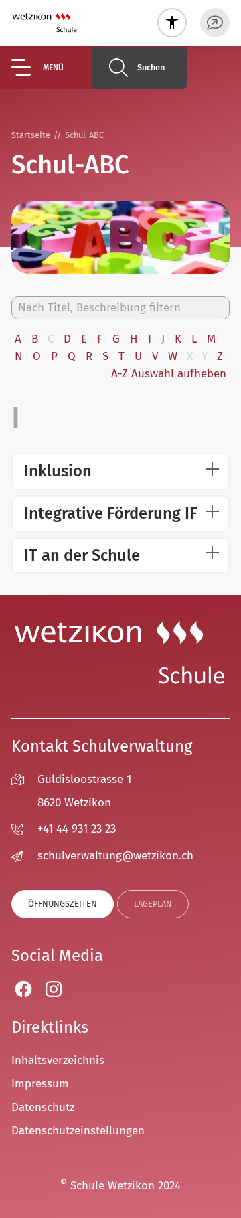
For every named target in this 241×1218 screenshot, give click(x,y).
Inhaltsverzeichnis (57, 1060)
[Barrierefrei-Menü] (172, 22)
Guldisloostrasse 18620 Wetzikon (84, 791)
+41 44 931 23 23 (76, 829)
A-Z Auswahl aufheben (168, 374)
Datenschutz (42, 1107)
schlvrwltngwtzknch (115, 856)
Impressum (40, 1084)
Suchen (151, 67)
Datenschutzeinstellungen (78, 1131)
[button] (51, 67)
